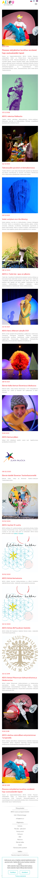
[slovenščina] (31, 1)
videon (16, 533)
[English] (37, 1)
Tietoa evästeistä (20, 876)
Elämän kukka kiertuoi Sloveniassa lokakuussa (19, 386)
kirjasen (21, 533)
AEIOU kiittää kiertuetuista (12, 578)
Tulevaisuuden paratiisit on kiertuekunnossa (18, 168)
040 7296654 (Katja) (20, 815)
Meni (36, 4)
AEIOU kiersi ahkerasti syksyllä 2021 (15, 331)
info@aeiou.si (20, 818)
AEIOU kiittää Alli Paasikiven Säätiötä (16, 628)
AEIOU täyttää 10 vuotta (11, 525)
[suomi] (34, 1)
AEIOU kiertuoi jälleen (10, 437)
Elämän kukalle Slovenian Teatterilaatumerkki (19, 475)
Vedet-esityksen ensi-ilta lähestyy (15, 219)
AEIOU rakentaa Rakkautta (12, 116)
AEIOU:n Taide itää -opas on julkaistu (16, 274)
